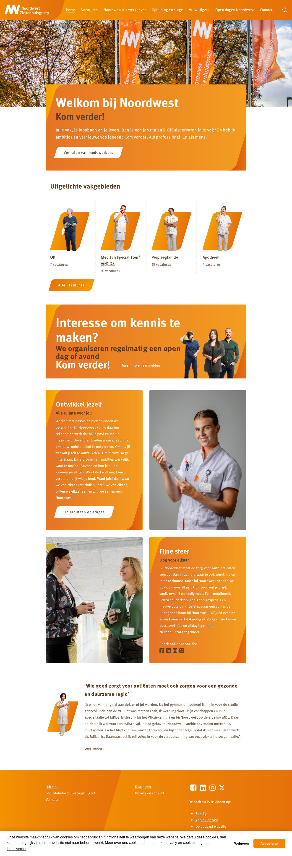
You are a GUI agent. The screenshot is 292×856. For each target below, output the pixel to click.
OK (52, 257)
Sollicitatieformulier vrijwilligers (70, 793)
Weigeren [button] (241, 843)
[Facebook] (162, 650)
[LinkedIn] (169, 650)
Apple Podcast (207, 819)
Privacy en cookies (149, 793)
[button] (88, 152)
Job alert (52, 786)
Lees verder (93, 748)
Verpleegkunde (165, 257)
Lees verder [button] (16, 849)
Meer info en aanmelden (141, 365)
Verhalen (52, 799)
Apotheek (211, 257)
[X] (182, 650)
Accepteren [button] (269, 843)
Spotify (201, 813)
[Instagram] (175, 650)
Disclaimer (143, 786)
